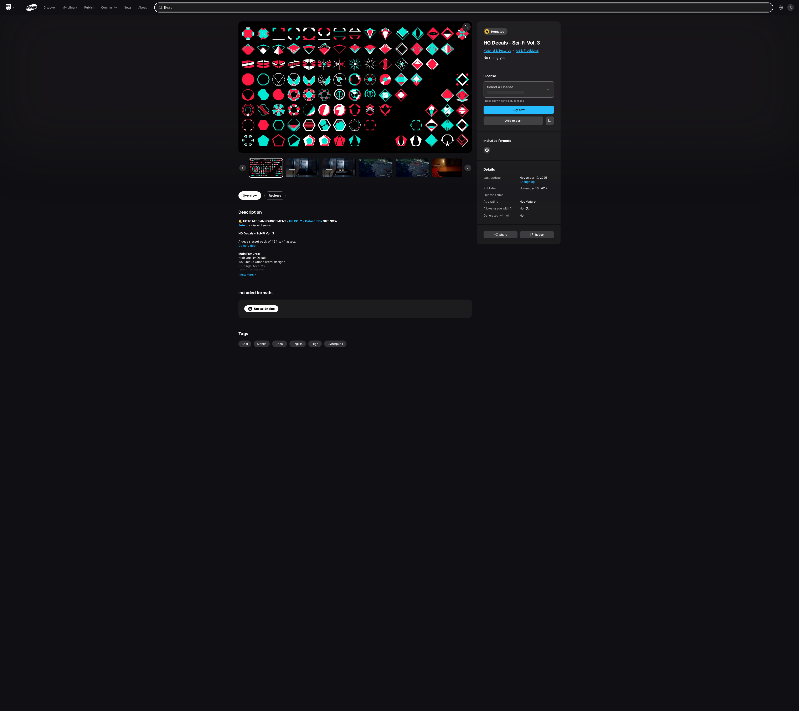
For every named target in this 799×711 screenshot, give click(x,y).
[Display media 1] (302, 168)
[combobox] (466, 7)
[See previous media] (242, 168)
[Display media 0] (266, 168)
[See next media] (467, 168)
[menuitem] (49, 7)
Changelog (527, 181)
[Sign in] (790, 7)
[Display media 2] (339, 168)
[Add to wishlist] (550, 120)
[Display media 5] (449, 168)
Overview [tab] (250, 195)
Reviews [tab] (275, 195)
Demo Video (247, 245)
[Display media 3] (375, 168)
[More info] (527, 208)
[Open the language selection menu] (780, 7)
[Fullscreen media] (466, 27)
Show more (246, 274)
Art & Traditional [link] (527, 50)
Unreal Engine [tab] (264, 308)
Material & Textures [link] (497, 50)
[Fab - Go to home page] (31, 7)
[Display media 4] (412, 168)
